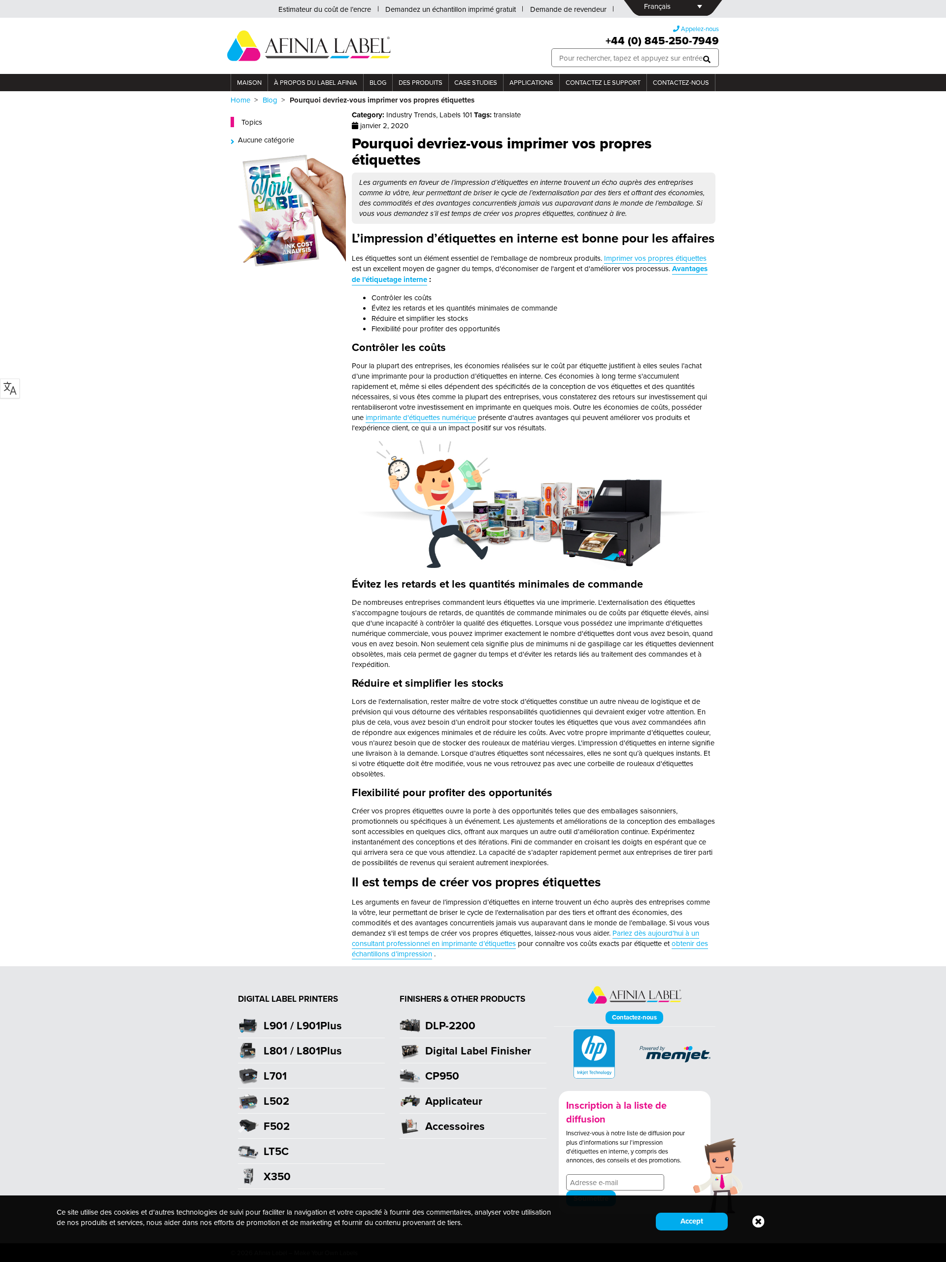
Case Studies (475, 82)
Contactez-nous (681, 82)
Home (240, 100)
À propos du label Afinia (315, 82)
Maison (249, 82)
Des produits (420, 82)
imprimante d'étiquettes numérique (421, 417)
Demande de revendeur (568, 9)
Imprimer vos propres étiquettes (655, 258)
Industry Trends (411, 114)
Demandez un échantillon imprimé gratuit (450, 9)
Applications (531, 82)
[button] (706, 58)
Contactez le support (603, 82)
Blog (378, 82)
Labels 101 (455, 114)
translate (507, 114)
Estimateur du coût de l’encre (324, 9)
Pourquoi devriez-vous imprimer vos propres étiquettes (502, 151)
